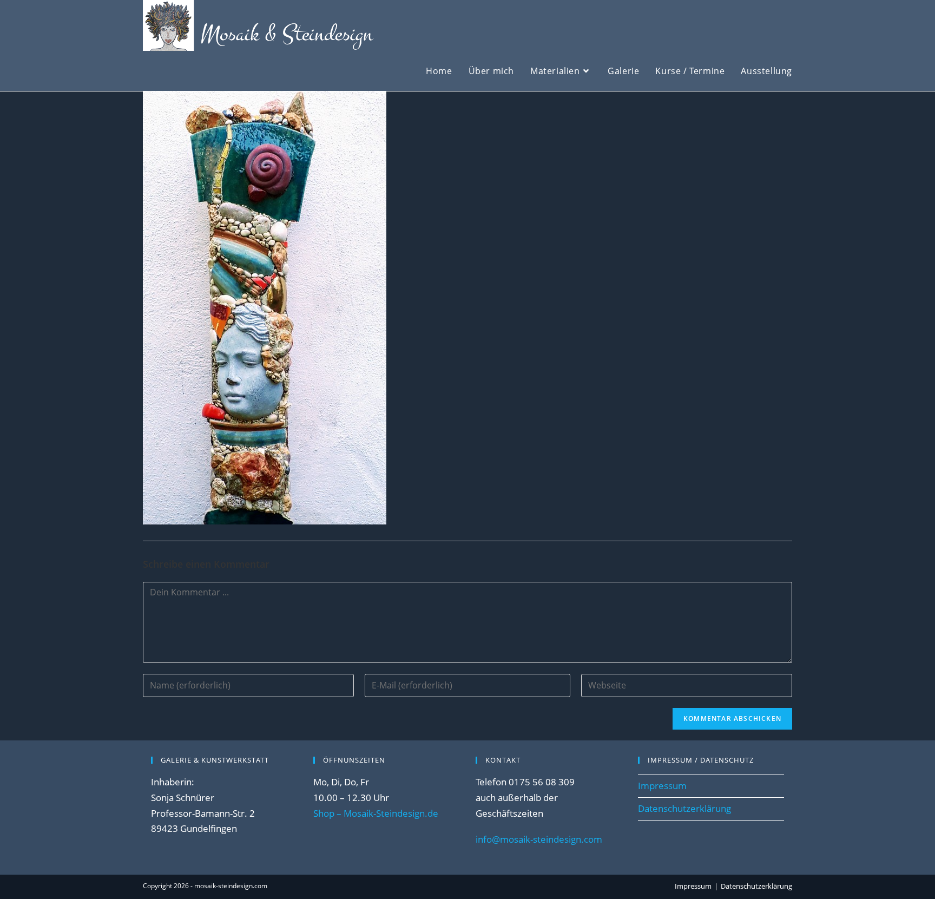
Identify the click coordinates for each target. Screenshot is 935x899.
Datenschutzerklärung (684, 808)
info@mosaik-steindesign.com (539, 839)
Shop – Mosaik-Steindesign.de (375, 813)
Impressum (662, 785)
